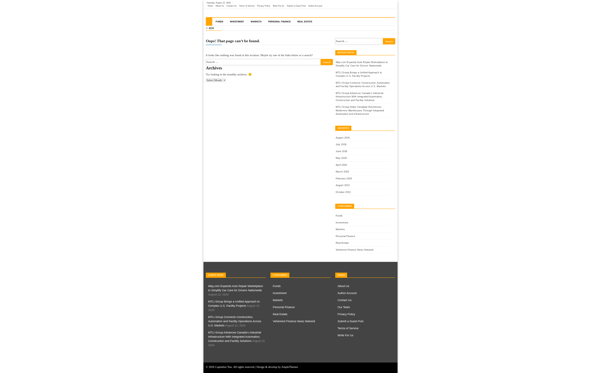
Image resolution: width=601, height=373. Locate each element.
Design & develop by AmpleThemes (277, 366)
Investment (237, 21)
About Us (220, 6)
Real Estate (304, 21)
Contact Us (231, 6)
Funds (219, 21)
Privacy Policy (263, 6)
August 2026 (343, 137)
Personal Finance (279, 21)
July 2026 (341, 144)
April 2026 (341, 165)
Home (210, 6)
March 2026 (342, 171)
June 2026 (341, 151)
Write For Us (278, 6)
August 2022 (343, 185)
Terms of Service (247, 6)
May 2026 (341, 158)
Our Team (344, 307)
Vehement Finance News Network (355, 249)
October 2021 (343, 192)
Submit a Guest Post (296, 6)
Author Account (315, 6)
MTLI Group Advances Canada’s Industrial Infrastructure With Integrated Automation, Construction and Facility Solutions (359, 96)
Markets (256, 21)
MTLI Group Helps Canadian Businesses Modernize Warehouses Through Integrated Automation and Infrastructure (360, 110)
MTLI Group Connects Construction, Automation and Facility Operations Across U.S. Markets (234, 321)
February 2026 (344, 178)
